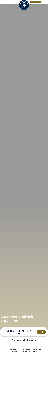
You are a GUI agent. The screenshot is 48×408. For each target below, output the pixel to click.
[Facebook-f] (42, 2)
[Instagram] (44, 2)
